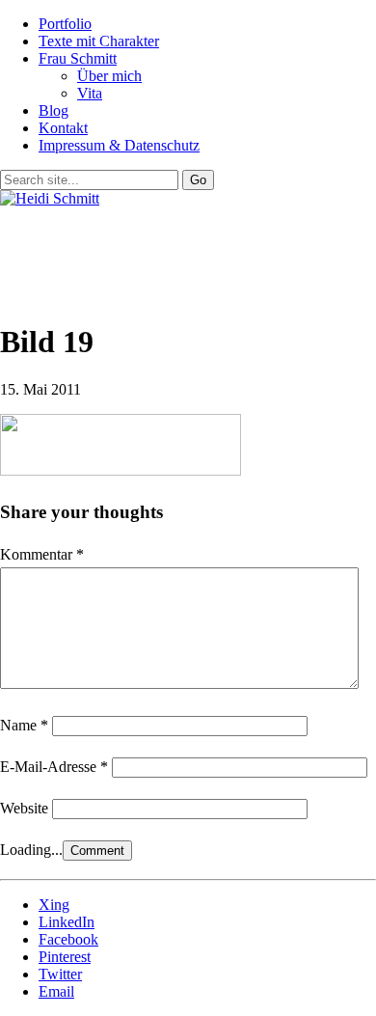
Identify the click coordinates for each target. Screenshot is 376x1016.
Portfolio (65, 23)
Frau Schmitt (78, 58)
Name (24, 725)
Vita (89, 93)
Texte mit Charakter (99, 41)
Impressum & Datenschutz (119, 145)
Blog (53, 110)
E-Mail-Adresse (54, 766)
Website (24, 808)
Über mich (109, 76)
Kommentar (42, 554)
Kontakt (63, 128)
